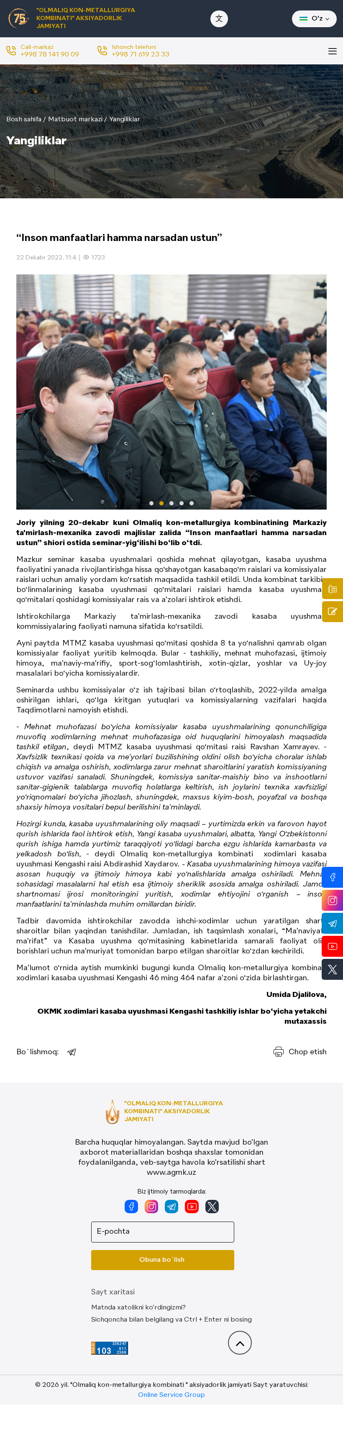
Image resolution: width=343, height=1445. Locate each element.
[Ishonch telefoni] (332, 588)
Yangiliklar (124, 119)
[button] (151, 503)
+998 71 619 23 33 (140, 54)
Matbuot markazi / (77, 119)
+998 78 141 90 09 (49, 54)
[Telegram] (72, 1052)
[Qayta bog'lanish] (332, 611)
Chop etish (308, 1052)
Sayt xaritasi (113, 1292)
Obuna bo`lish (161, 1260)
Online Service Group (171, 1395)
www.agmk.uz (171, 1172)
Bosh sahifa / (26, 119)
